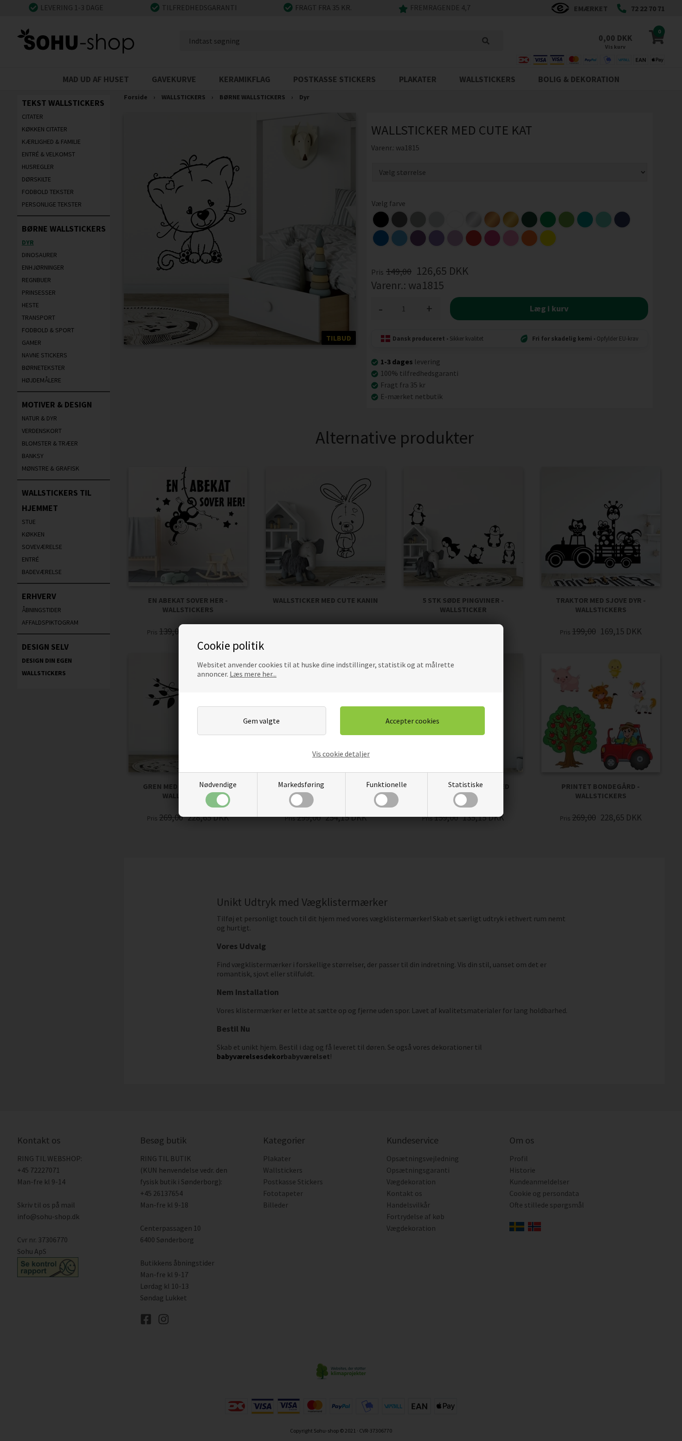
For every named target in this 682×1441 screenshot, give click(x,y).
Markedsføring (301, 784)
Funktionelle (386, 784)
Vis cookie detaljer (341, 753)
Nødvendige (218, 784)
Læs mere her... (253, 673)
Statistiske (465, 784)
